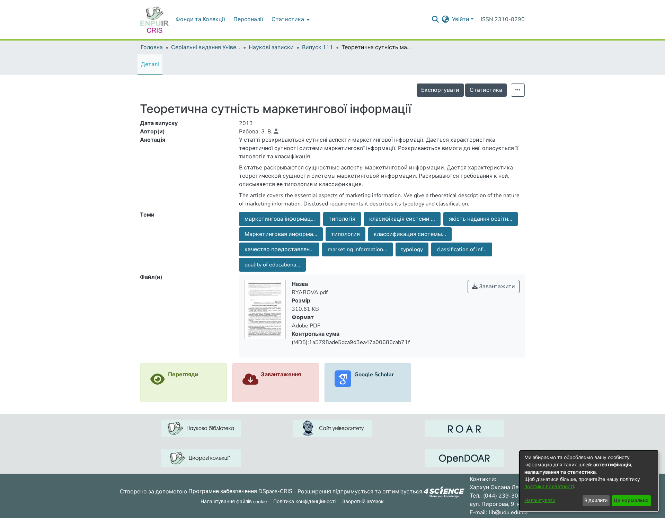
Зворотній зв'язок (363, 501)
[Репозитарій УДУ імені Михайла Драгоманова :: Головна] (154, 19)
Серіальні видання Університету (205, 47)
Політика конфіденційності (304, 501)
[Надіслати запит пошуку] (435, 19)
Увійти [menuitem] (460, 19)
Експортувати (440, 90)
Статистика (486, 90)
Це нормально (631, 500)
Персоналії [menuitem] (248, 19)
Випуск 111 (317, 47)
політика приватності (549, 486)
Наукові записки (271, 47)
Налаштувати (539, 500)
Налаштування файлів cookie (234, 501)
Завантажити (496, 286)
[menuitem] (290, 19)
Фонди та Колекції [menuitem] (200, 19)
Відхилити (596, 500)
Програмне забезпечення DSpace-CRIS (240, 491)
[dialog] (589, 480)
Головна (152, 47)
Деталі (150, 64)
